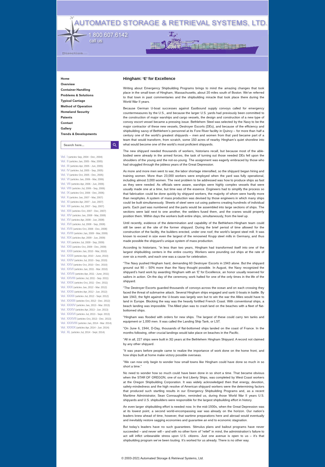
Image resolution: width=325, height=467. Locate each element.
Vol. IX (65, 192)
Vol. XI (65, 201)
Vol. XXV (67, 264)
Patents (66, 117)
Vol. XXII (67, 251)
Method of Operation (76, 106)
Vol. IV (65, 170)
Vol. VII (66, 183)
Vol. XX (66, 242)
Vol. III (65, 166)
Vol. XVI (66, 224)
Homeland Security (75, 112)
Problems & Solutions (77, 95)
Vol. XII (66, 206)
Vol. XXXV (68, 309)
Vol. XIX (66, 237)
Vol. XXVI (67, 269)
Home (65, 78)
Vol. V (65, 174)
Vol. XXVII (68, 273)
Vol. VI (65, 179)
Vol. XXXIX (68, 327)
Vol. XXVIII (68, 278)
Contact (67, 123)
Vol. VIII (66, 188)
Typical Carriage (73, 100)
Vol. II (65, 161)
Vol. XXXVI (68, 314)
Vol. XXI (66, 246)
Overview (68, 84)
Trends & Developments (79, 134)
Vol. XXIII (67, 255)
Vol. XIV (66, 215)
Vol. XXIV (67, 260)
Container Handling (75, 89)
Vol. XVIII (67, 233)
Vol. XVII (67, 228)
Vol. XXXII (68, 296)
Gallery (66, 128)
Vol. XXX (67, 287)
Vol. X (65, 197)
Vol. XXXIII (68, 300)
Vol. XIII (66, 210)
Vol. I (64, 156)
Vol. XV (66, 219)
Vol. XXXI (67, 291)
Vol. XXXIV (68, 305)
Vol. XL (66, 332)
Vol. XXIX (67, 282)
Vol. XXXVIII (69, 323)
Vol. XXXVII (68, 318)
